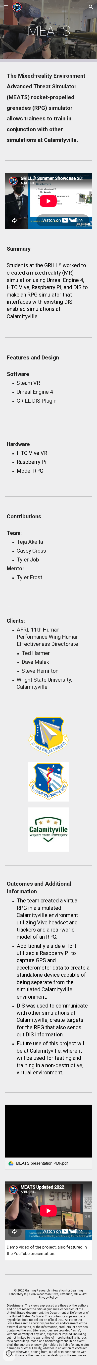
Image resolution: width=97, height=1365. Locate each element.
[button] (6, 7)
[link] (48, 1137)
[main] (48, 30)
